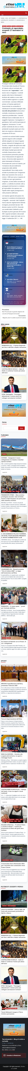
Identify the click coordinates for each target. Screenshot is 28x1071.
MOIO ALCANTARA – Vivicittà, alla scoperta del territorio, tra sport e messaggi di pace (11, 756)
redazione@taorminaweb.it (9, 1047)
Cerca (4, 422)
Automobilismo (16, 782)
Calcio (4, 784)
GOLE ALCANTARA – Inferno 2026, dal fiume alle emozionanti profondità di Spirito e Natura (13, 911)
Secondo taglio (20, 26)
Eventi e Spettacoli (11, 905)
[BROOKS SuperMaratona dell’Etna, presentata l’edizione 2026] (14, 673)
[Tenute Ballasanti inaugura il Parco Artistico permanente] (14, 1001)
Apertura (4, 26)
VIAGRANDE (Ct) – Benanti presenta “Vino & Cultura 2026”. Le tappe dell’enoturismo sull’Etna (12, 571)
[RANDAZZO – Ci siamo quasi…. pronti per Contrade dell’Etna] (14, 596)
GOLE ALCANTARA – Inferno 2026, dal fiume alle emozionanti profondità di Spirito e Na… (15, 264)
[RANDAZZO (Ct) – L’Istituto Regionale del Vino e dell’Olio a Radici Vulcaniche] (14, 335)
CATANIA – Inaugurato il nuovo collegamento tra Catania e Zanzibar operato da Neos (12, 459)
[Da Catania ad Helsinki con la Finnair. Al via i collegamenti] (14, 631)
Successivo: (14, 316)
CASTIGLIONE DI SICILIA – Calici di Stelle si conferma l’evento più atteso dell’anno (13, 370)
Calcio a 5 (8, 784)
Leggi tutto (5, 473)
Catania (9, 26)
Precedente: (13, 311)
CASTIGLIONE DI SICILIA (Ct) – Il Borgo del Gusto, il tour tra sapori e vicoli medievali (13, 791)
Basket (22, 782)
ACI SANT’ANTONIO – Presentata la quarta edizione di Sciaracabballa (15, 255)
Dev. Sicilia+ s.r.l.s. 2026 (8, 1050)
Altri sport (10, 782)
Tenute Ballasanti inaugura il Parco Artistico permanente (14, 247)
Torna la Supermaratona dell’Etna (11, 719)
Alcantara (4, 491)
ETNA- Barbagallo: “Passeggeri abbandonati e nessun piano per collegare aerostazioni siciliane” (12, 396)
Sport (4, 715)
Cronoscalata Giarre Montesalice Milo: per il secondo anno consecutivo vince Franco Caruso (13, 865)
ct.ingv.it (21, 303)
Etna (8, 294)
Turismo (4, 454)
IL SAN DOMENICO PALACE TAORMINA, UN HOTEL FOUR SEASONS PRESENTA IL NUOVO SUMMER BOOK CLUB (13, 535)
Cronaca (13, 26)
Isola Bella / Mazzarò (12, 279)
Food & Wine (5, 602)
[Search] (26, 13)
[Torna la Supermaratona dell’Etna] (14, 708)
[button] (2, 13)
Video (4, 785)
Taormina (4, 530)
